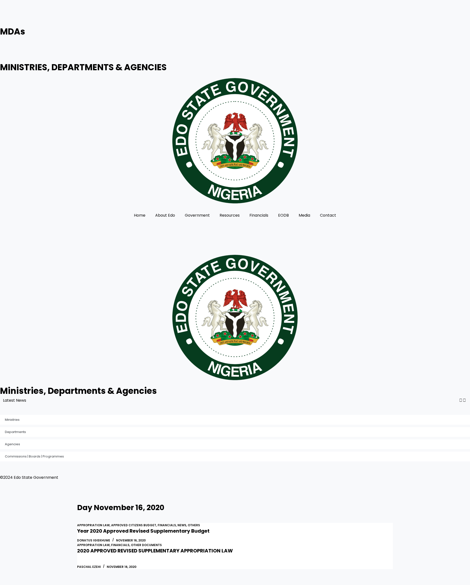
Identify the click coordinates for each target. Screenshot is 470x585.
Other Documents (146, 545)
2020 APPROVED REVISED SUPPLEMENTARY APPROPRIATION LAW (155, 550)
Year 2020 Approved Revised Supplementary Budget (143, 530)
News (181, 525)
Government (197, 215)
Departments (15, 432)
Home (139, 215)
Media (304, 215)
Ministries (12, 419)
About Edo (165, 215)
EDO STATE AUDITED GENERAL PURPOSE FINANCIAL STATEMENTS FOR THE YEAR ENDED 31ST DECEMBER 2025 (134, 400)
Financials (258, 215)
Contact (328, 215)
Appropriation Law (93, 525)
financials (167, 525)
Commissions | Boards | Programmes (34, 456)
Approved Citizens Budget (133, 525)
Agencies (12, 444)
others (194, 525)
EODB (283, 215)
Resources (230, 215)
